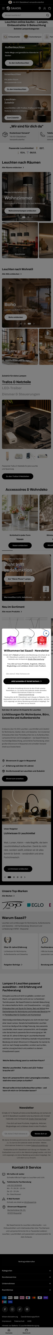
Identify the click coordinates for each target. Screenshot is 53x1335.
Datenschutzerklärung (26, 694)
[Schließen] (46, 633)
